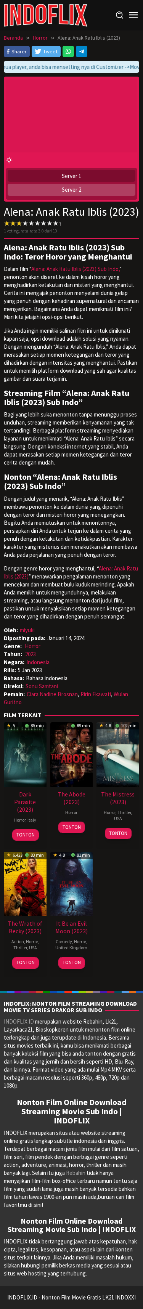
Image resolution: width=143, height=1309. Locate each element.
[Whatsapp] (68, 51)
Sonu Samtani (42, 686)
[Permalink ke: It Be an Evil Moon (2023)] (71, 883)
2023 (30, 654)
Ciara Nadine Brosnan (52, 694)
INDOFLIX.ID (19, 1021)
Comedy (64, 941)
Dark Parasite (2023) (25, 801)
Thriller (124, 812)
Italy (31, 820)
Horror (32, 646)
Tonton (25, 835)
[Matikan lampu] (9, 160)
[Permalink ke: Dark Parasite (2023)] (25, 753)
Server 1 (71, 175)
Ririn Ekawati (95, 694)
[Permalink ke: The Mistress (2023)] (118, 753)
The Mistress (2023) (118, 798)
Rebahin (75, 1172)
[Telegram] (81, 51)
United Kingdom (71, 947)
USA (118, 818)
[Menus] (133, 15)
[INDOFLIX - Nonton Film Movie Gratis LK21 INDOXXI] (45, 14)
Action (17, 941)
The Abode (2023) (71, 798)
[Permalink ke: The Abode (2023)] (71, 753)
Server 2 (71, 189)
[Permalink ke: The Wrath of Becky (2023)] (25, 883)
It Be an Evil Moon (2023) (71, 927)
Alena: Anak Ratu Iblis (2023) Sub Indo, (75, 268)
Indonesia (38, 662)
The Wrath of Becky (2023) (25, 927)
